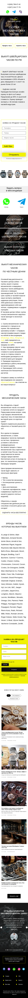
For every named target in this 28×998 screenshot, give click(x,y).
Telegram (18, 338)
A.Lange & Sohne (8, 535)
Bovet (21, 551)
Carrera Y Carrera (16, 558)
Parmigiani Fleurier (15, 604)
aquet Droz (14, 591)
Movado (20, 597)
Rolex (8, 614)
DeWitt (21, 568)
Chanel (10, 561)
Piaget (19, 607)
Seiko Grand (17, 617)
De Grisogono (12, 568)
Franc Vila (10, 574)
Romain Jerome (17, 614)
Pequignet (5, 607)
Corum (22, 564)
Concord (15, 564)
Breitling (11, 554)
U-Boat (9, 620)
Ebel (3, 571)
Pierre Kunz (5, 610)
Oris (9, 600)
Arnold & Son (16, 541)
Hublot (15, 584)
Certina (16, 561)
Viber (12, 338)
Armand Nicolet (16, 538)
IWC (13, 587)
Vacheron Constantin (9, 624)
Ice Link (8, 587)
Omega (4, 600)
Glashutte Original (8, 581)
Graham (19, 581)
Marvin (11, 594)
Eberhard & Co (11, 571)
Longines (4, 594)
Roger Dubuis (6, 617)
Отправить (14, 897)
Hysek (21, 584)
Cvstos (3, 568)
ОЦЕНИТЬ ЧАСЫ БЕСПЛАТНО (14, 513)
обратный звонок (8, 382)
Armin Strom (6, 541)
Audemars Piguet (7, 544)
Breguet (4, 554)
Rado (13, 610)
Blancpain (15, 551)
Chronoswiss (6, 564)
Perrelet (13, 607)
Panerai (15, 600)
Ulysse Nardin (18, 620)
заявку (11, 342)
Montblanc (12, 597)
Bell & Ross (5, 551)
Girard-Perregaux (15, 577)
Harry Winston (6, 584)
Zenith (20, 624)
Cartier (3, 561)
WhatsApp (5, 338)
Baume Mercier (19, 548)
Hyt (2, 587)
